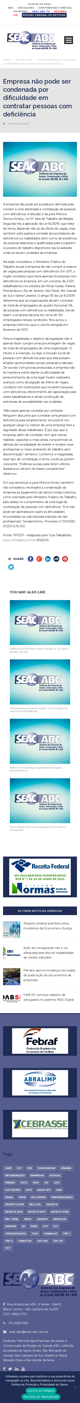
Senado (42, 1219)
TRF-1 (66, 1233)
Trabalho (50, 1233)
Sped (34, 1226)
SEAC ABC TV (41, 11)
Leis (56, 1182)
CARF (8, 1168)
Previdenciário (24, 59)
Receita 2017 (37, 1211)
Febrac (10, 1182)
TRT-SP (58, 1240)
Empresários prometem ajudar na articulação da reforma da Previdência (38, 710)
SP (23, 1226)
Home (6, 59)
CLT (19, 1168)
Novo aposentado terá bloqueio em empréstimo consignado (38, 828)
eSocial (55, 1175)
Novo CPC (43, 1190)
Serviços (59, 1219)
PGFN (22, 1197)
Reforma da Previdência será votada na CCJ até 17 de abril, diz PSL (39, 650)
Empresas (37, 1175)
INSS (36, 1182)
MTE (29, 1190)
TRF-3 (9, 1240)
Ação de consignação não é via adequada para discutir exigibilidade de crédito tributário (48, 953)
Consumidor (46, 1168)
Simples (10, 1226)
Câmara (66, 1168)
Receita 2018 (60, 1211)
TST (7, 1248)
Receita (52, 1204)
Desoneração (15, 1175)
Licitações (13, 1190)
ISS (46, 1182)
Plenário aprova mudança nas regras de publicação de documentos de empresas (49, 975)
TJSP (35, 1233)
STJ (55, 1226)
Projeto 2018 (14, 1204)
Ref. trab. (12, 1219)
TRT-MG (42, 1240)
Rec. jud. (35, 1204)
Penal (9, 1197)
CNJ (29, 1168)
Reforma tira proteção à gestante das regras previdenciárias (36, 769)
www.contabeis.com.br (19, 540)
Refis (27, 1219)
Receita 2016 (14, 1211)
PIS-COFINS (38, 1197)
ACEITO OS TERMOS (41, 1390)
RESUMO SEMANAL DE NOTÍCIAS (44, 15)
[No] (75, 1387)
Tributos (25, 1240)
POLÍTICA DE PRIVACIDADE (41, 1397)
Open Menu (68, 40)
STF (45, 1226)
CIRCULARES (26, 8)
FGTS (24, 1182)
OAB (59, 1190)
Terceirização (15, 1233)
